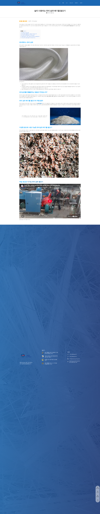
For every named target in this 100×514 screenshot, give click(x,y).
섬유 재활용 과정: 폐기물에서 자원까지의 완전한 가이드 (51, 353)
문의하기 (76, 2)
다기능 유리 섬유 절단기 (35, 182)
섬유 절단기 (39, 103)
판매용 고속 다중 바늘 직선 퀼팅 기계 (51, 360)
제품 (63, 2)
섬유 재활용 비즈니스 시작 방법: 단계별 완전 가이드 (51, 363)
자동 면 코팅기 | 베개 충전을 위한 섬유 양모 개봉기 (51, 356)
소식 (66, 2)
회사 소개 (71, 2)
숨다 (25, 31)
